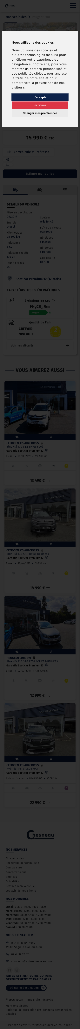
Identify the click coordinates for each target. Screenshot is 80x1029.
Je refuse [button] (40, 105)
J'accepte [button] (40, 97)
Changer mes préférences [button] (40, 113)
